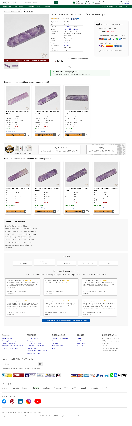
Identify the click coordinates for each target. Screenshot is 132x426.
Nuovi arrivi (31, 6)
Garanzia (66, 263)
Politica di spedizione (34, 343)
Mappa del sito (82, 343)
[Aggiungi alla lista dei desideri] (69, 67)
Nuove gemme (7, 338)
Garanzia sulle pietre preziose (37, 351)
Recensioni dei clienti (59, 341)
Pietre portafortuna (8, 343)
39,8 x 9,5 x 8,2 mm (71, 29)
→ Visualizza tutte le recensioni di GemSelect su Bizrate (66, 321)
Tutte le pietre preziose (9, 341)
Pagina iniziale (7, 6)
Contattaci (55, 343)
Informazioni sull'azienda (60, 338)
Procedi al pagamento (44, 262)
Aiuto (39, 6)
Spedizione (22, 263)
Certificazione (87, 263)
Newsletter (80, 346)
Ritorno (108, 263)
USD (127, 6)
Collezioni (80, 338)
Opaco (66, 43)
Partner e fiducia (57, 346)
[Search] (56, 2)
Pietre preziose (19, 6)
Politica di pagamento (34, 341)
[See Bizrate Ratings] (75, 19)
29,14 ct (67, 26)
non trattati (68, 45)
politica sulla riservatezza (35, 346)
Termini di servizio (33, 348)
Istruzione (47, 6)
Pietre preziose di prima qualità (12, 346)
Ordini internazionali (33, 353)
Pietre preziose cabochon (10, 348)
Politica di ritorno (32, 338)
